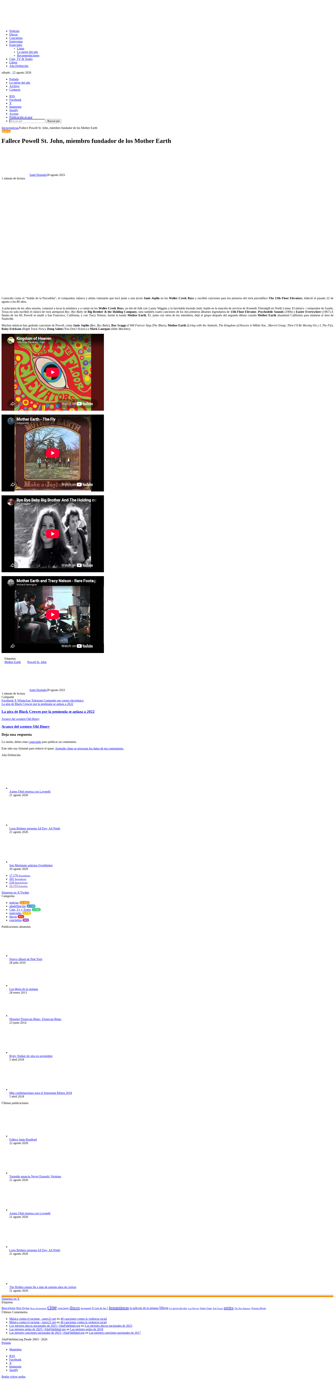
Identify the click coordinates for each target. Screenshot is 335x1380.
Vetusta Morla (258, 1308)
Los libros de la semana (23, 989)
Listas (20, 48)
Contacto (14, 89)
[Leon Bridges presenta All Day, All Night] (30, 825)
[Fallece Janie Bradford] (30, 1136)
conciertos (15, 920)
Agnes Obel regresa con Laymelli (29, 791)
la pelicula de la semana (144, 1308)
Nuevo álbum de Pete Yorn (25, 959)
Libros (13, 62)
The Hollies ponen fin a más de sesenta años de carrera (42, 1287)
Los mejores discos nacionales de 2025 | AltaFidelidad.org (44, 1325)
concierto (63, 1308)
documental (86, 1308)
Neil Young (218, 1308)
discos (13, 916)
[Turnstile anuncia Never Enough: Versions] (30, 1173)
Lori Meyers (193, 1308)
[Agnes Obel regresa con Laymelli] (30, 788)
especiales (15, 913)
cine (52, 1307)
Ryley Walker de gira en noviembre (31, 1056)
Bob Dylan (22, 1308)
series (229, 1307)
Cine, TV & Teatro (21, 59)
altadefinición (17, 906)
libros (163, 1308)
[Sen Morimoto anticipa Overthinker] (30, 861)
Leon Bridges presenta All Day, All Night (34, 828)
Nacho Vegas (206, 1308)
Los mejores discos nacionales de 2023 (108, 1325)
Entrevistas (16, 41)
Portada (14, 79)
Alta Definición (18, 66)
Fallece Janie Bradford (23, 1139)
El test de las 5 (100, 1308)
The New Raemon (242, 1308)
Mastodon (15, 1349)
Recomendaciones (28, 55)
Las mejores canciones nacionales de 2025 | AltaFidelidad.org (47, 1332)
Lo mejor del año (27, 52)
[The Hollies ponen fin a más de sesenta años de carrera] (30, 1283)
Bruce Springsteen (38, 1308)
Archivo (14, 86)
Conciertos (15, 38)
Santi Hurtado (38, 175)
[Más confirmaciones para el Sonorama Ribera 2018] (30, 1089)
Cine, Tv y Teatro (20, 909)
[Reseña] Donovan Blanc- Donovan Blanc (35, 1019)
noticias (14, 128)
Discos (13, 34)
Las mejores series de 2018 (86, 1329)
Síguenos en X (11, 1298)
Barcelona (9, 1308)
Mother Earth (12, 662)
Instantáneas (119, 1307)
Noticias (14, 31)
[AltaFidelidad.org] (50, 24)
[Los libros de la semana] (30, 985)
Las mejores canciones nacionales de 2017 (115, 1332)
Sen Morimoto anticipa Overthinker (31, 865)
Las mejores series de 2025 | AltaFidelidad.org (37, 1329)
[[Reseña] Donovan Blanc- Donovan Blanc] (30, 1015)
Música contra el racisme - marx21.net (32, 1322)
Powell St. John (37, 662)
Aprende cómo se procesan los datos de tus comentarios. (89, 748)
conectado (35, 741)
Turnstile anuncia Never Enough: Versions (35, 1176)
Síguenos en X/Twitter (15, 892)
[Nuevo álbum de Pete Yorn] (30, 955)
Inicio (5, 128)
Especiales (15, 45)
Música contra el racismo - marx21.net (32, 1318)
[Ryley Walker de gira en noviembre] (30, 1052)
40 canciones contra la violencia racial (83, 1318)
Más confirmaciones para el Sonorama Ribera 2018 (40, 1093)
